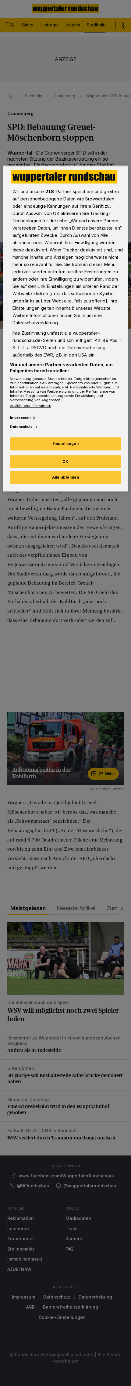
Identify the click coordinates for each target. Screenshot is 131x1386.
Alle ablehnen (65, 477)
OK (65, 461)
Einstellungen (65, 443)
